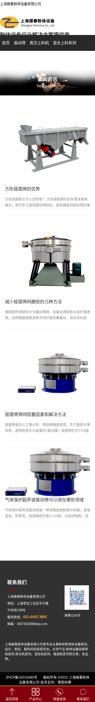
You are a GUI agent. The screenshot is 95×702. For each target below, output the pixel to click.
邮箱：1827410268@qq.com (27, 624)
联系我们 (83, 699)
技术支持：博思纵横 (55, 682)
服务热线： (27, 617)
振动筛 (20, 43)
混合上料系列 (64, 43)
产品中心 (35, 699)
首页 (6, 43)
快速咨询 (59, 699)
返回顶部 (12, 699)
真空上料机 (39, 43)
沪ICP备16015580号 (21, 677)
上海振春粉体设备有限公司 (26, 596)
